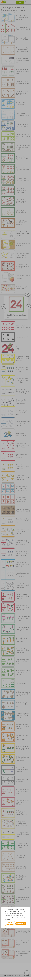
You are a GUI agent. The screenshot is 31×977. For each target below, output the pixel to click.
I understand (20, 924)
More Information (10, 924)
